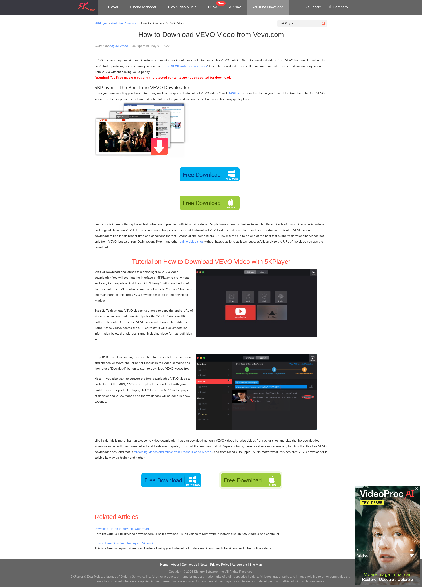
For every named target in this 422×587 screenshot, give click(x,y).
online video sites (192, 241)
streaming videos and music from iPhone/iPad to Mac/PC (173, 452)
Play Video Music (182, 7)
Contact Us (189, 564)
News (203, 564)
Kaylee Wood (118, 46)
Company (340, 7)
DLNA (213, 7)
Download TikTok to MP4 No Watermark (122, 528)
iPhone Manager (143, 7)
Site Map (256, 564)
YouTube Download (267, 7)
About (175, 564)
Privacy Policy (219, 564)
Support (314, 7)
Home (164, 564)
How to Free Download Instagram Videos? (124, 543)
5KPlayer (111, 7)
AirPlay (235, 7)
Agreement (239, 564)
